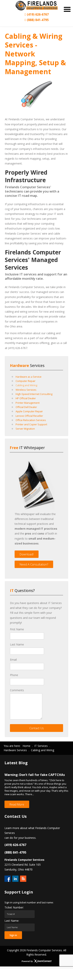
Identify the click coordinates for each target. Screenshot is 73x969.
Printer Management (28, 402)
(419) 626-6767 (37, 14)
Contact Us (36, 728)
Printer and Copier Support (31, 424)
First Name (17, 629)
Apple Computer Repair (29, 411)
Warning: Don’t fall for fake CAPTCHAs (34, 775)
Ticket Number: (14, 907)
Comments (17, 690)
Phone (14, 675)
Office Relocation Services (31, 420)
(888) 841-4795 (37, 20)
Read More (17, 804)
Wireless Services (26, 389)
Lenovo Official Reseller (29, 416)
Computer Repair (25, 381)
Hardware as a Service (28, 376)
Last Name (17, 644)
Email (13, 659)
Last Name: (11, 920)
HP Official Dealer (26, 398)
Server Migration (25, 428)
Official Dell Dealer (26, 407)
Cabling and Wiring (26, 385)
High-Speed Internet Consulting (34, 394)
